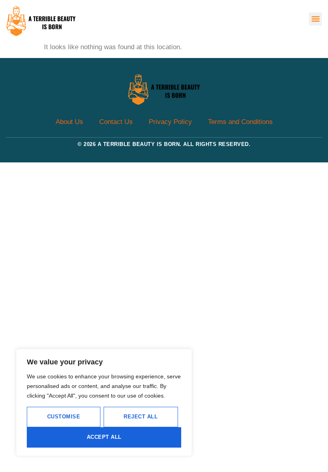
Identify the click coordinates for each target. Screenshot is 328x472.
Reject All (141, 417)
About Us (69, 122)
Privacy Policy (170, 122)
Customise (63, 417)
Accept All (104, 437)
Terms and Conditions (240, 122)
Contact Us (116, 122)
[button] (315, 19)
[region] (104, 402)
